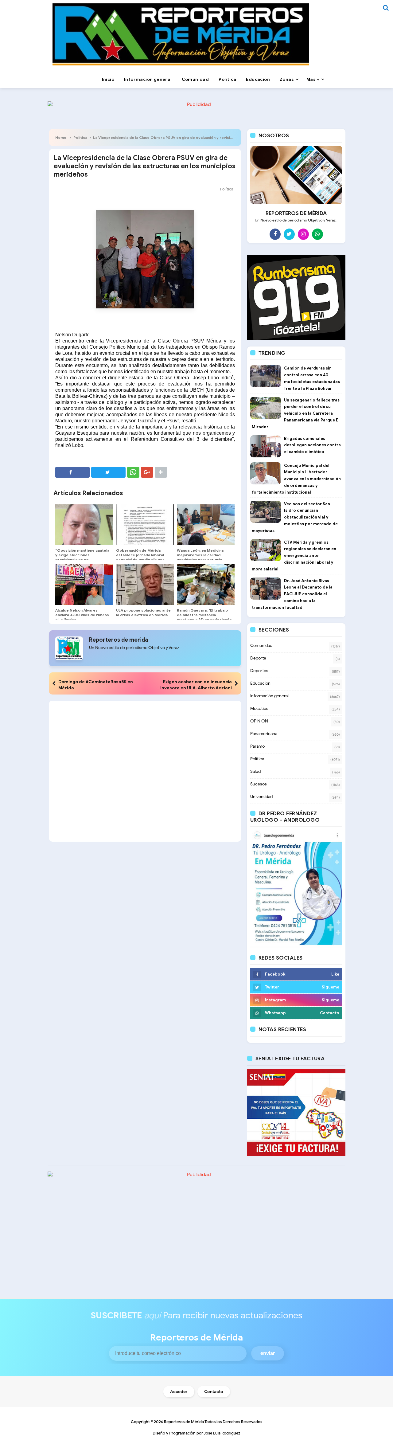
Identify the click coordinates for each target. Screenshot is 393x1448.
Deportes (259, 670)
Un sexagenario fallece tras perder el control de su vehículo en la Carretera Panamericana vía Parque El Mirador (296, 413)
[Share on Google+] (147, 472)
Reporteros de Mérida (184, 1421)
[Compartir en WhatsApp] (133, 472)
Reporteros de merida (118, 639)
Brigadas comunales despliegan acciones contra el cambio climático (312, 445)
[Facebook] (275, 234)
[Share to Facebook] (72, 472)
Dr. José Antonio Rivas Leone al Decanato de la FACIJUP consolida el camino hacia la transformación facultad (292, 594)
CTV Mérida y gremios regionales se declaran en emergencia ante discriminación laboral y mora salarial (294, 556)
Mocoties (259, 708)
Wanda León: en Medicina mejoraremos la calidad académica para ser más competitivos (200, 557)
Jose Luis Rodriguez (222, 1433)
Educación (260, 683)
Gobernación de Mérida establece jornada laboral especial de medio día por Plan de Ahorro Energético (140, 557)
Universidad (261, 796)
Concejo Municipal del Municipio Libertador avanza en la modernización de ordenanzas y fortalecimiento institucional (296, 479)
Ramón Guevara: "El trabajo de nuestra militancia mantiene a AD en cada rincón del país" (204, 617)
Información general (269, 696)
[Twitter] (289, 234)
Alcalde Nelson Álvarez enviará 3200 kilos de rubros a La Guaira (82, 615)
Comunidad (261, 645)
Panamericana (263, 733)
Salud (255, 771)
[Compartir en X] (108, 472)
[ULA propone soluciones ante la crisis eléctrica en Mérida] (145, 584)
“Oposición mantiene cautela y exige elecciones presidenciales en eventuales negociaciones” (82, 557)
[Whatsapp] (317, 234)
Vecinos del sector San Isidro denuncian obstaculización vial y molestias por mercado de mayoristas (295, 517)
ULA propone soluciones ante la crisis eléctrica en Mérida (143, 612)
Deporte (258, 658)
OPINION (259, 721)
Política (80, 137)
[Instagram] (303, 234)
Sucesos (258, 784)
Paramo (257, 746)
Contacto (213, 1391)
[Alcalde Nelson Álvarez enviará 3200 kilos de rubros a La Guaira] (84, 584)
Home (60, 137)
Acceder (179, 1391)
